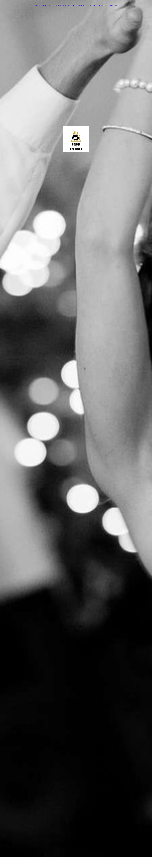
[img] (76, 428)
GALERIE (92, 5)
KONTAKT (103, 5)
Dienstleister (81, 5)
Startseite (37, 5)
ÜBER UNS (47, 5)
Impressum (114, 5)
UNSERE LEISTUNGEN (64, 5)
